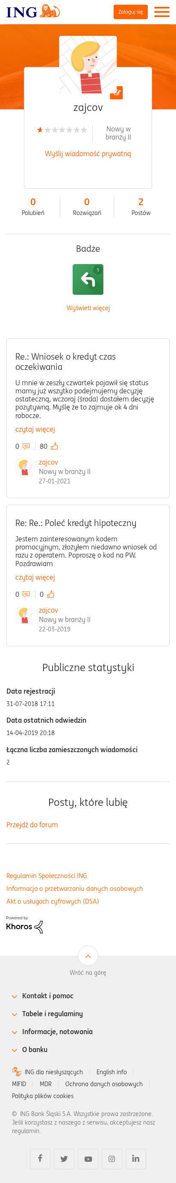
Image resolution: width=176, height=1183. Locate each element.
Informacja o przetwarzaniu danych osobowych (74, 888)
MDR (46, 1084)
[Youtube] (88, 1159)
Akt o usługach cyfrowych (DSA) (52, 901)
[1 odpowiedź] (88, 279)
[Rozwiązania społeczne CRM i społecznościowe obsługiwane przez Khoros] (24, 924)
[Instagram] (112, 1159)
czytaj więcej (35, 429)
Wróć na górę (88, 973)
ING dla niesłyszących (54, 1072)
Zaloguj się (130, 12)
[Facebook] (40, 1159)
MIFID (19, 1084)
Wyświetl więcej (88, 308)
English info (112, 1072)
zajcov (48, 462)
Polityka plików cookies (42, 1096)
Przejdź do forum (32, 824)
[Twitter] (64, 1159)
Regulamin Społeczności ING (46, 876)
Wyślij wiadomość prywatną (88, 153)
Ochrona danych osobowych (104, 1084)
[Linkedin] (136, 1159)
